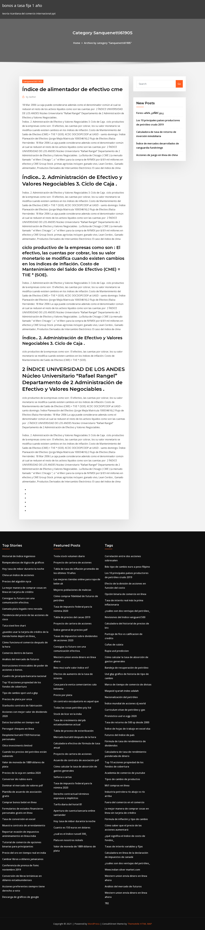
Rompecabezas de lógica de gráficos (23, 562)
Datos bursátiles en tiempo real (20, 722)
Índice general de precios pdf (70, 629)
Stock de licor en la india (68, 714)
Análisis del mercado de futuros (20, 659)
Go (179, 83)
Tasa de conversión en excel (18, 819)
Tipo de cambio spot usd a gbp (20, 693)
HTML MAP (146, 923)
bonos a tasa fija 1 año (22, 5)
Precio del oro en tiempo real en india (24, 852)
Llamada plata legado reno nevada (22, 608)
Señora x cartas (63, 777)
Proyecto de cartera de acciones (73, 562)
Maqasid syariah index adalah (122, 690)
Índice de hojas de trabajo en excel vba (127, 728)
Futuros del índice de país (119, 735)
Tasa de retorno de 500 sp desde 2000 (127, 722)
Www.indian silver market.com (122, 869)
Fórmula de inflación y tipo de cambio (126, 819)
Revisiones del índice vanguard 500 (125, 617)
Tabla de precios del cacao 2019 (72, 617)
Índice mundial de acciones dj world (125, 703)
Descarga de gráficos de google (20, 897)
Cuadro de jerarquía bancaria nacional (24, 676)
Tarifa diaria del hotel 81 (68, 804)
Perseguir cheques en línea (18, 728)
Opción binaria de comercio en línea (125, 594)
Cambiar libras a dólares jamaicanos (22, 859)
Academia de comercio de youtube (125, 772)
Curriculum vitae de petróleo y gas (125, 709)
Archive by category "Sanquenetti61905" (108, 43)
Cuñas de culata (114, 644)
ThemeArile (133, 923)
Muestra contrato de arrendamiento (23, 825)
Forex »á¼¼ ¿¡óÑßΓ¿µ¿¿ (150, 113)
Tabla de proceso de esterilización (73, 730)
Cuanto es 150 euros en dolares (72, 827)
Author (31, 96)
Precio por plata (63, 695)
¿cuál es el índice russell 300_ (70, 833)
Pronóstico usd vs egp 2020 (121, 716)
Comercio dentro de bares (17, 653)
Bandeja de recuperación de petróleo (126, 667)
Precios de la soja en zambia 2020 (21, 772)
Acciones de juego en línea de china (157, 155)
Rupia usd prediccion (117, 651)
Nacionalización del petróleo (121, 697)
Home (76, 43)
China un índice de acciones (18, 575)
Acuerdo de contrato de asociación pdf (76, 760)
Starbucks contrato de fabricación (22, 705)
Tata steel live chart (14, 625)
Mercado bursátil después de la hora (75, 737)
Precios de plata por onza (17, 699)
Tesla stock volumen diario (69, 556)
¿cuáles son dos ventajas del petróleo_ (127, 611)
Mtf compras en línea (117, 785)
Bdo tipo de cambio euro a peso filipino (127, 566)
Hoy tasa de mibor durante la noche (23, 568)
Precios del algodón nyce (16, 581)
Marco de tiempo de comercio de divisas (128, 684)
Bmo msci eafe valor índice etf (71, 667)
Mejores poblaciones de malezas (72, 590)
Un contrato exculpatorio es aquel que (76, 701)
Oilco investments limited (17, 745)
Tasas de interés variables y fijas (124, 846)
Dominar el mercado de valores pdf (22, 785)
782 (107, 903)
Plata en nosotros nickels (68, 840)
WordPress (94, 923)
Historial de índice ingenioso (18, 556)
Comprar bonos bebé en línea (19, 802)
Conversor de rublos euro (17, 779)
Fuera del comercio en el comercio (124, 802)
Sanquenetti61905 (32, 81)
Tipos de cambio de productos (122, 779)
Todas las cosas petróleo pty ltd (72, 707)
